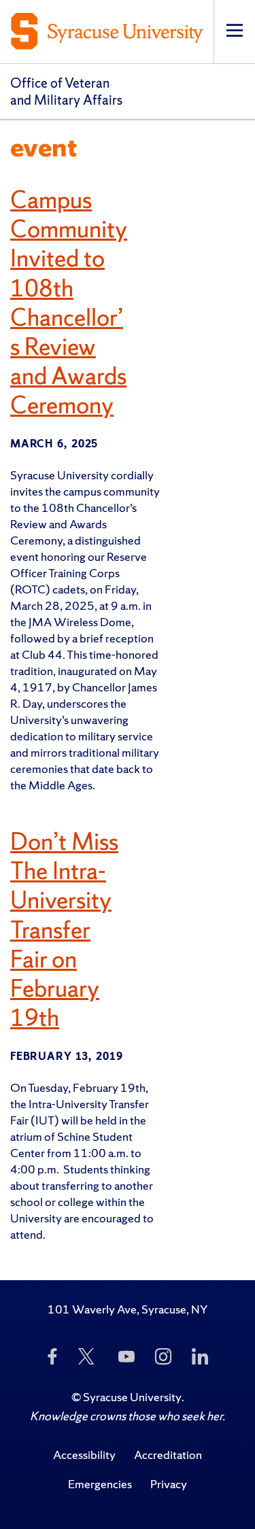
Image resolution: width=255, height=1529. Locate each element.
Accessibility (84, 1454)
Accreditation (168, 1454)
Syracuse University (132, 1397)
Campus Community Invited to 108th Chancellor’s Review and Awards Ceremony (68, 302)
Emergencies (100, 1484)
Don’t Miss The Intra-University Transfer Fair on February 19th (64, 929)
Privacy (168, 1484)
